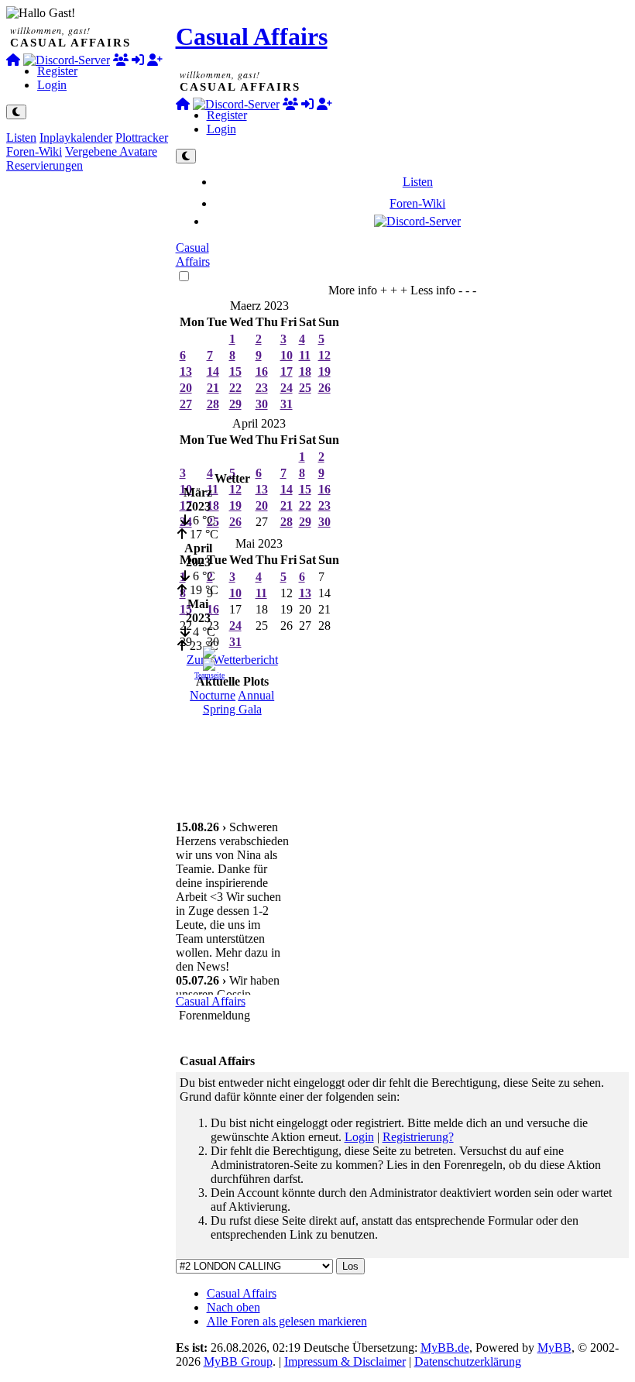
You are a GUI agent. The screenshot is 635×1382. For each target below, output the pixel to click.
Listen (21, 137)
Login (52, 84)
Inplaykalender (75, 137)
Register (57, 70)
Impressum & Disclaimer (345, 1361)
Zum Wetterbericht (232, 659)
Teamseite (209, 675)
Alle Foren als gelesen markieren (287, 1321)
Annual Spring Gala (239, 702)
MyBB (554, 1347)
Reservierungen (44, 165)
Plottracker (141, 137)
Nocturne (212, 695)
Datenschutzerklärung (467, 1361)
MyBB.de (444, 1347)
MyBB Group (238, 1361)
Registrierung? (418, 1136)
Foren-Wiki (34, 151)
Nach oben (233, 1307)
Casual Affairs (252, 36)
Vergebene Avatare (111, 151)
